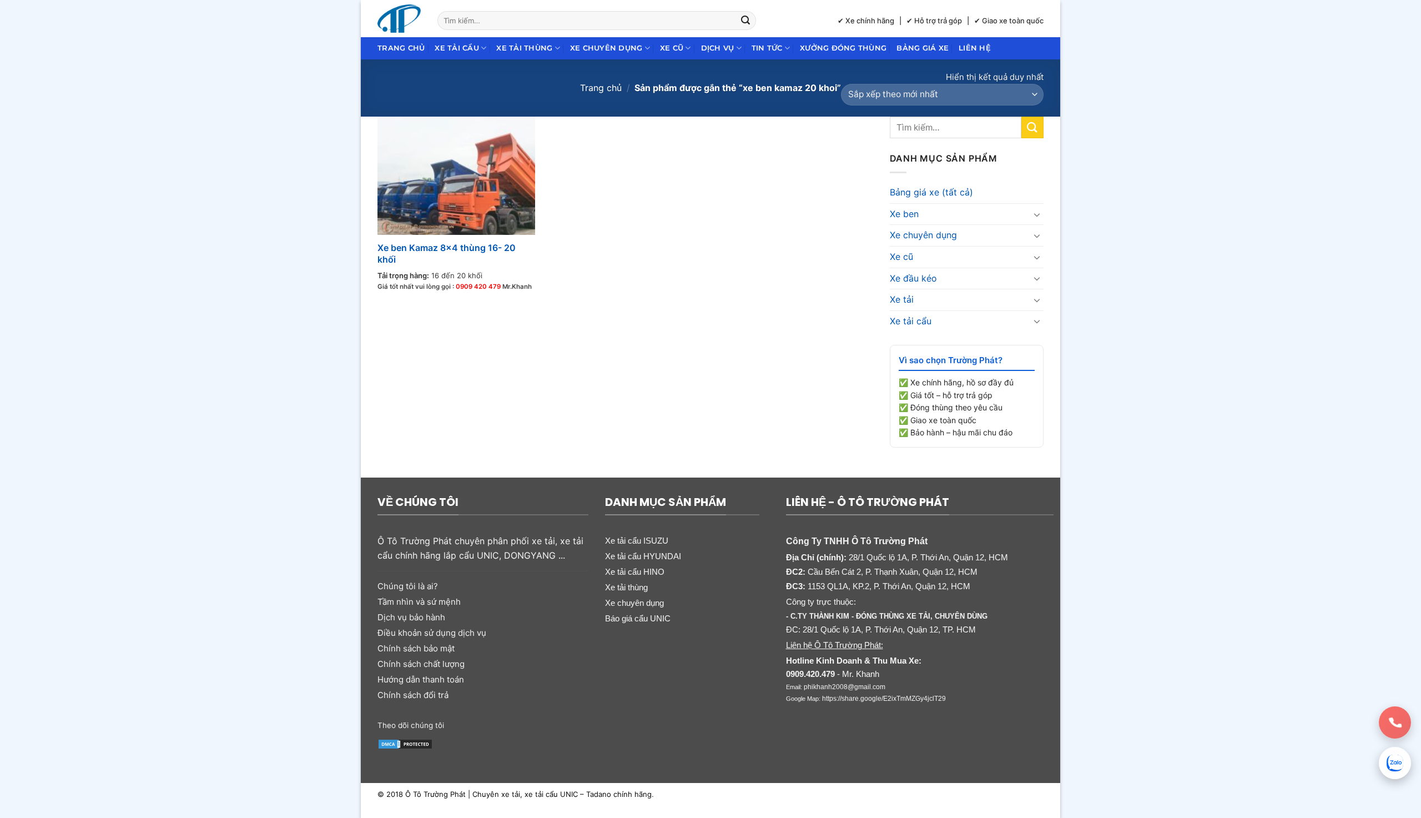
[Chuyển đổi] (1037, 214)
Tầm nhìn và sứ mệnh (419, 601)
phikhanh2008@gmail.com (844, 687)
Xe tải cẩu (457, 48)
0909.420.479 (810, 674)
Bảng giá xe (922, 48)
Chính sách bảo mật (416, 648)
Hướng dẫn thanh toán (420, 679)
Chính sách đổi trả (413, 695)
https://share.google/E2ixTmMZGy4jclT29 (884, 698)
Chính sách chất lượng (421, 664)
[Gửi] (746, 20)
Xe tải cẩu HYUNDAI (643, 556)
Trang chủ (401, 48)
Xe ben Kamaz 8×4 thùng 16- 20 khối (446, 253)
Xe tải (902, 299)
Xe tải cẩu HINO (634, 571)
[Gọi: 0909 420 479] (1395, 722)
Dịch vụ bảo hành (411, 617)
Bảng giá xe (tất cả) (931, 192)
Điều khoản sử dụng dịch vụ (431, 633)
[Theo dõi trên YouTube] (540, 724)
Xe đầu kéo (913, 278)
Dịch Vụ (717, 48)
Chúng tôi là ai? (407, 586)
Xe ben (904, 213)
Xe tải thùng (524, 48)
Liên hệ (975, 48)
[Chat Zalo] (1395, 763)
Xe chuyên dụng (606, 48)
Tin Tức (767, 48)
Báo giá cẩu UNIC (638, 618)
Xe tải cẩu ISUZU (636, 540)
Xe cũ (671, 48)
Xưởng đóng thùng (843, 48)
